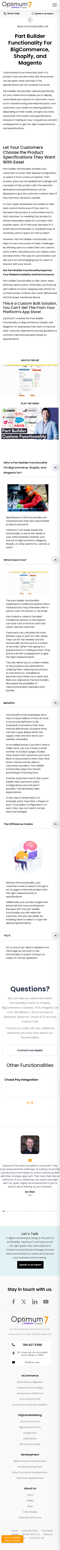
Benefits (9, 703)
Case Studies (30, 1512)
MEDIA (15, 1534)
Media (30, 1500)
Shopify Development (30, 1466)
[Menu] (54, 5)
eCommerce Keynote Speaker (30, 1404)
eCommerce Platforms (30, 1393)
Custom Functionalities (30, 1387)
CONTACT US (36, 1538)
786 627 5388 (13, 13)
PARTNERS (47, 1530)
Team (30, 1495)
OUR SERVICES (30, 1530)
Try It (7, 935)
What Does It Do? (15, 560)
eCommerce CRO (30, 1399)
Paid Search (30, 1438)
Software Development (30, 1478)
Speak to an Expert (44, 13)
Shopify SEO (30, 1433)
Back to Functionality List (32, 26)
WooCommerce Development (30, 1472)
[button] (30, 467)
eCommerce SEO (30, 1421)
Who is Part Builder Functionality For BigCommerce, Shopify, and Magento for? (25, 467)
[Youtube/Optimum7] (45, 1301)
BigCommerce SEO (30, 1427)
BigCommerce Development (30, 1461)
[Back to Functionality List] (30, 19)
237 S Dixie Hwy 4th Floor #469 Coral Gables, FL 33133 (32, 1354)
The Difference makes (18, 824)
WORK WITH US (31, 1534)
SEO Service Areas (30, 1444)
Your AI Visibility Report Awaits (12, 1539)
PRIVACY (48, 1534)
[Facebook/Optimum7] (13, 1301)
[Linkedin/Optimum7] (34, 1301)
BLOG (15, 1530)
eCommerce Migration (30, 1382)
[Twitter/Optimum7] (23, 1301)
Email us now (32, 1362)
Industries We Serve (30, 1517)
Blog (30, 1506)
